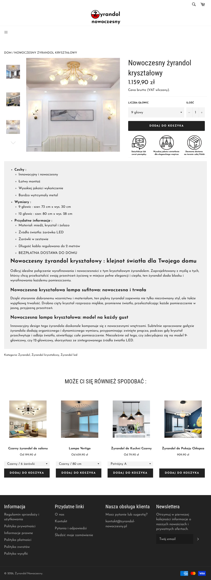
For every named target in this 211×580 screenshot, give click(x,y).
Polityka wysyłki (16, 553)
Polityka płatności (17, 540)
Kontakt (61, 521)
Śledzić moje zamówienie (74, 535)
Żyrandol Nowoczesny (28, 573)
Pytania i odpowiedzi (71, 528)
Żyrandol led (69, 355)
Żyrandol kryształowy (45, 355)
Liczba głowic (138, 103)
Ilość (190, 103)
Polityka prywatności (19, 526)
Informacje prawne (18, 533)
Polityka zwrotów (17, 547)
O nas (59, 514)
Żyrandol (24, 355)
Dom (8, 52)
